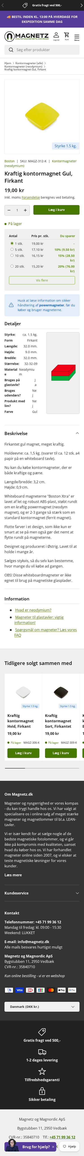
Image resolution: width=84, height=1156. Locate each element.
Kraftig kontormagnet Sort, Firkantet (58, 721)
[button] (67, 36)
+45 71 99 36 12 (62, 1137)
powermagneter (51, 305)
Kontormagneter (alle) (29, 63)
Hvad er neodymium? (33, 610)
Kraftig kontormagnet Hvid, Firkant (20, 721)
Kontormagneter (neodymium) (23, 66)
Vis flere (42, 280)
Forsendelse (31, 197)
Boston (9, 161)
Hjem (7, 63)
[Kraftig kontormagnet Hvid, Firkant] (23, 692)
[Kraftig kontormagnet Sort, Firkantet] (61, 692)
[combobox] (42, 50)
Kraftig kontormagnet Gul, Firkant (25, 69)
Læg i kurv (56, 210)
